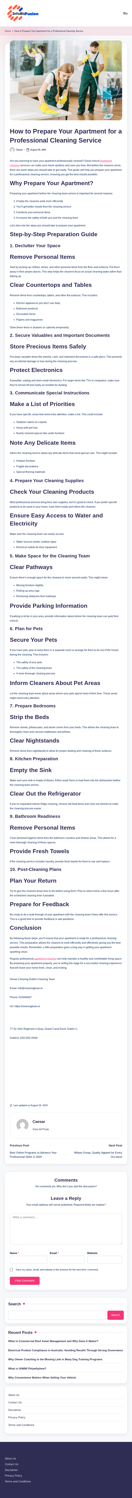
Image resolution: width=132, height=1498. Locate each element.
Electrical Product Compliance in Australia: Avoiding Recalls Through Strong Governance (65, 1350)
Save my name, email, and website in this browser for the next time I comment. (57, 1269)
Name (14, 1253)
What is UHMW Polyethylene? (27, 1368)
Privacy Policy (17, 1417)
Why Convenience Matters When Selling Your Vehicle (42, 1377)
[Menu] (125, 13)
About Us (13, 1395)
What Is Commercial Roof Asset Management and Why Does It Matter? (53, 1341)
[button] (41, 1129)
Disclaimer (14, 1410)
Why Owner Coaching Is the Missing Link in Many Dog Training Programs (55, 1359)
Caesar (39, 1121)
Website (92, 1253)
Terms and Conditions (21, 1425)
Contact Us (15, 1402)
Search (14, 1304)
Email (54, 1253)
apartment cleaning (45, 958)
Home (8, 31)
